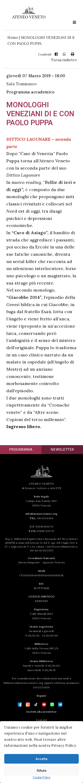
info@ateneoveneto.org (41, 513)
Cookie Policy (41, 777)
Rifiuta (41, 771)
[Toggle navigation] (74, 22)
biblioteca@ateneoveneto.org (23, 682)
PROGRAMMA (21, 449)
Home (12, 37)
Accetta (41, 759)
